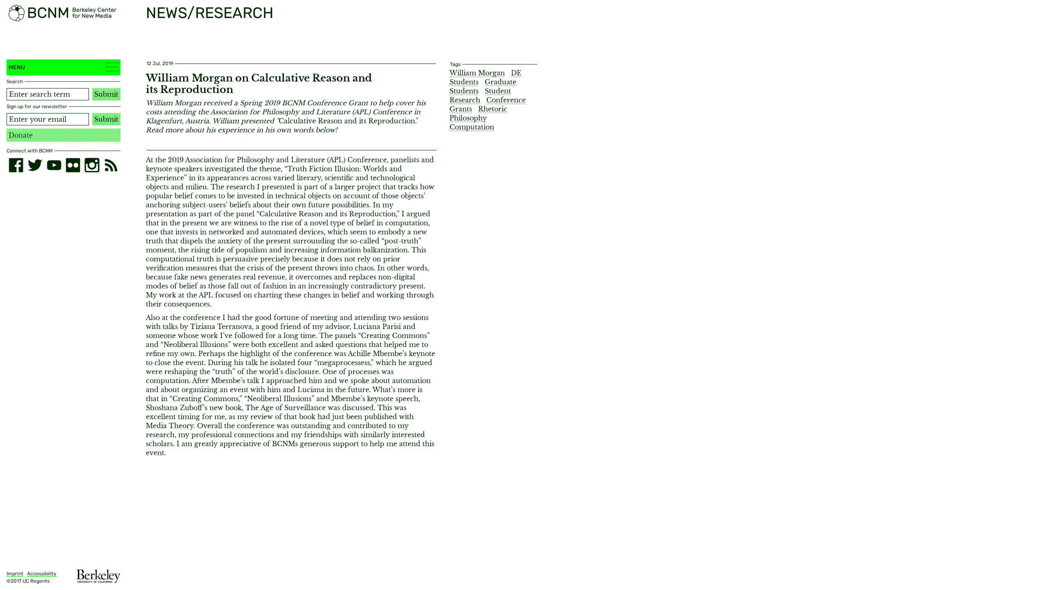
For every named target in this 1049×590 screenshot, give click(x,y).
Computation (472, 127)
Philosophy (468, 118)
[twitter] (34, 165)
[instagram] (91, 165)
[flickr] (73, 165)
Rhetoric (492, 109)
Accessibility (42, 573)
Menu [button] (17, 67)
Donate (21, 135)
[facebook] (16, 165)
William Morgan (477, 73)
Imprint (15, 573)
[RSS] (111, 165)
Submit (106, 94)
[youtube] (54, 165)
